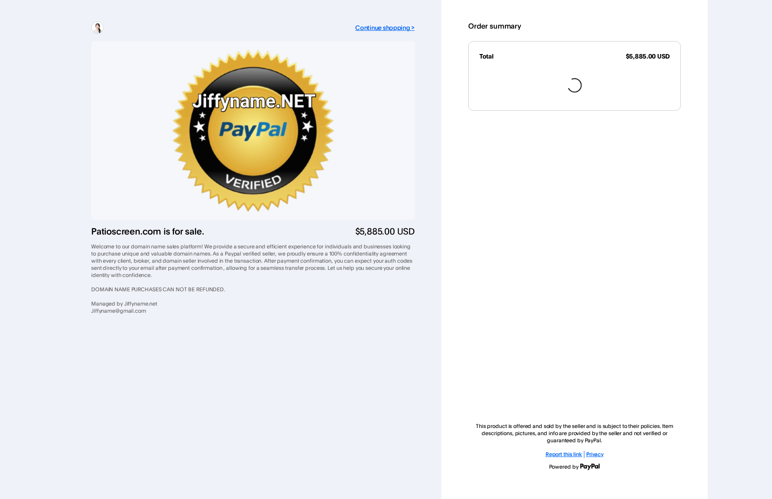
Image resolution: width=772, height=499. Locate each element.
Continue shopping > (385, 27)
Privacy (595, 454)
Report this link (563, 454)
